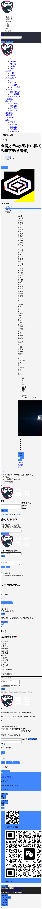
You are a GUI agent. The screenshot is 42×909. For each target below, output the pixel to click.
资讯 (7, 26)
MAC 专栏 (9, 80)
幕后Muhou (18, 888)
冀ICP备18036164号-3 (11, 890)
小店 (7, 24)
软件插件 (9, 101)
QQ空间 (16, 762)
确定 (2, 624)
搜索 (3, 556)
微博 (3, 762)
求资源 (8, 22)
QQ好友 (9, 762)
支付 (3, 614)
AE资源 (8, 59)
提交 (3, 689)
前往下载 (5, 167)
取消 (3, 533)
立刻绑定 (4, 622)
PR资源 (8, 71)
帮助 (7, 28)
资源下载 (9, 17)
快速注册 (9, 42)
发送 (6, 533)
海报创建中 (5, 771)
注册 (19, 514)
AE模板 (8, 157)
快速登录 (5, 510)
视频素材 (9, 89)
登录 (3, 42)
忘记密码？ (5, 514)
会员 (8, 31)
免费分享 (9, 19)
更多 (7, 120)
